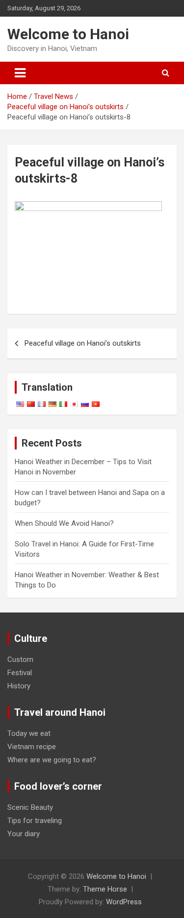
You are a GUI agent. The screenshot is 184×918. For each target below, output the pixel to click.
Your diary (23, 833)
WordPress (124, 901)
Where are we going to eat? (51, 759)
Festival (19, 672)
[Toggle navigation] (20, 73)
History (18, 686)
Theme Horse (105, 889)
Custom (20, 659)
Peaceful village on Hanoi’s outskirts (83, 343)
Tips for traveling (34, 820)
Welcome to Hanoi (68, 34)
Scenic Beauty (30, 807)
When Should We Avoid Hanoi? (64, 523)
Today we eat (29, 733)
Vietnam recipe (31, 746)
